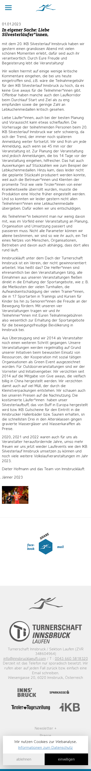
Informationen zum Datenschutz (45, 747)
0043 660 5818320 (71, 659)
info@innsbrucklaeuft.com (24, 659)
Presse (45, 736)
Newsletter (44, 728)
